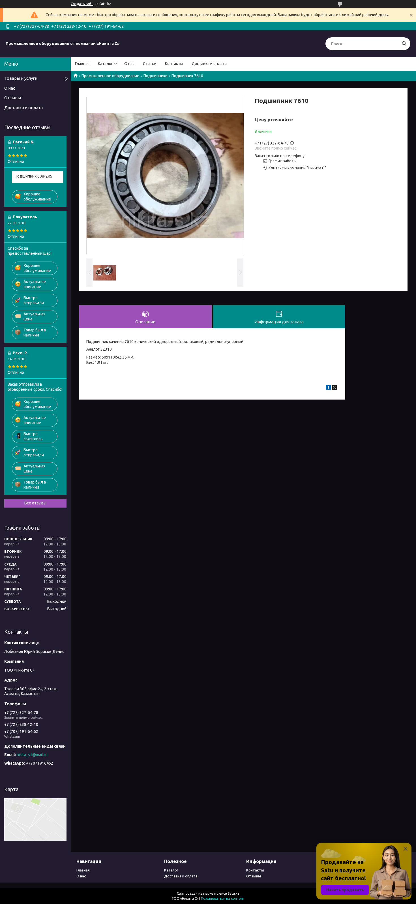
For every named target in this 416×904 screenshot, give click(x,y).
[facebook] (328, 388)
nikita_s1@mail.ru (32, 754)
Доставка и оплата (209, 63)
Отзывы (12, 97)
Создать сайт (82, 4)
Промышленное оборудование (110, 76)
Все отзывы (35, 503)
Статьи (149, 63)
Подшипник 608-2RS (33, 176)
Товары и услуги (20, 78)
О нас (129, 63)
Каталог (105, 63)
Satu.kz (233, 893)
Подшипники (155, 76)
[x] (334, 388)
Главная (82, 63)
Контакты (174, 63)
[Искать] (404, 43)
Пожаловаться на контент (223, 898)
